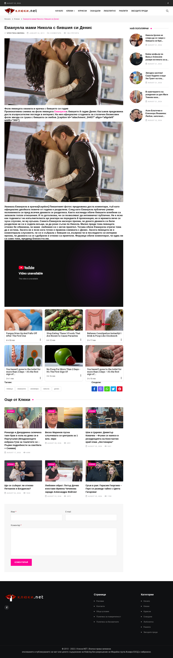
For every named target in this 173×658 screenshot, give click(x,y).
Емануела (21, 389)
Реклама (100, 601)
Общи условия (102, 611)
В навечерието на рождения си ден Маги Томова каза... (157, 95)
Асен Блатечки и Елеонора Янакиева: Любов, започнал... (156, 113)
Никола (46, 389)
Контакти (100, 606)
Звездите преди (139, 11)
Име (13, 512)
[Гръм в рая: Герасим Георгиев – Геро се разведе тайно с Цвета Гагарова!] (104, 470)
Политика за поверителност (108, 617)
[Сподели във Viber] (100, 388)
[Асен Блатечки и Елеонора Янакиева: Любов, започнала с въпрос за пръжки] (136, 115)
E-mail (68, 512)
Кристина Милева (15, 33)
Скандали (95, 11)
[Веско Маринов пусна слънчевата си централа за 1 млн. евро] (64, 417)
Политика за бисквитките (107, 622)
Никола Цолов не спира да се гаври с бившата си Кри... (155, 38)
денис (56, 389)
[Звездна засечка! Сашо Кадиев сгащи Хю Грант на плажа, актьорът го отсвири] (136, 77)
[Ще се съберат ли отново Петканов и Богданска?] (23, 470)
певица (9, 389)
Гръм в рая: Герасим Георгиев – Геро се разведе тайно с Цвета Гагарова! (104, 488)
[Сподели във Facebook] (94, 388)
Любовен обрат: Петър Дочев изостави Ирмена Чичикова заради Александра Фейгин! (62, 488)
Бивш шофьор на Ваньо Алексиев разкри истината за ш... (157, 57)
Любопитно (110, 11)
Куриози (82, 11)
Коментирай (21, 562)
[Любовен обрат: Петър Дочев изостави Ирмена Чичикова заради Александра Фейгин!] (64, 470)
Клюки (69, 11)
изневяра (35, 389)
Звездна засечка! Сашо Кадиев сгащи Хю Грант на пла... (156, 76)
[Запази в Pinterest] (119, 388)
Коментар (16, 525)
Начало (59, 11)
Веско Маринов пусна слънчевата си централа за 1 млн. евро (61, 435)
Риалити (123, 11)
